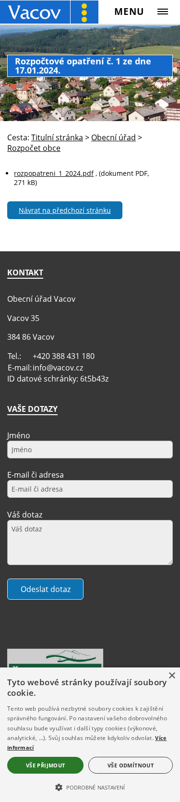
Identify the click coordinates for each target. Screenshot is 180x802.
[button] (90, 786)
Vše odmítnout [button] (131, 765)
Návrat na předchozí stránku (65, 210)
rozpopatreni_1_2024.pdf (54, 173)
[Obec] (49, 12)
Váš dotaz (24, 514)
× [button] (171, 675)
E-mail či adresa (35, 474)
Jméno (18, 435)
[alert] (90, 734)
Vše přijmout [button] (45, 765)
